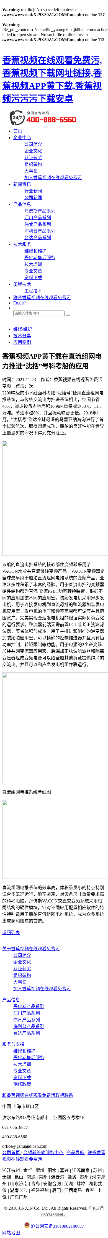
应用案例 (22, 342)
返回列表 (11, 932)
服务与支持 (13, 1044)
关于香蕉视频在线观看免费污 (31, 948)
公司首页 (11, 1152)
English (20, 303)
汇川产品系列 (37, 217)
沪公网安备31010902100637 (57, 1226)
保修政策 (22, 1084)
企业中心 (22, 137)
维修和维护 (35, 251)
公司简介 (33, 144)
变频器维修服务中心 (43, 1152)
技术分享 (22, 335)
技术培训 (33, 264)
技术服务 (22, 244)
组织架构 (33, 164)
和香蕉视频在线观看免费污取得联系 (37, 1095)
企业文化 (33, 151)
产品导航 (75, 1152)
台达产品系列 (37, 237)
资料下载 (33, 277)
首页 (17, 131)
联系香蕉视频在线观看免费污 (42, 297)
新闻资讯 (22, 184)
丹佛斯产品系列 (39, 211)
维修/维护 (22, 329)
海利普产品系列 (39, 231)
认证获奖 (33, 157)
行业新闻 (33, 191)
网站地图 (11, 1233)
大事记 (31, 171)
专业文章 (33, 271)
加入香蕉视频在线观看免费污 (53, 177)
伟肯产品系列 (37, 224)
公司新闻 (33, 197)
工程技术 (22, 284)
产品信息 (22, 204)
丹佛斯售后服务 (39, 257)
